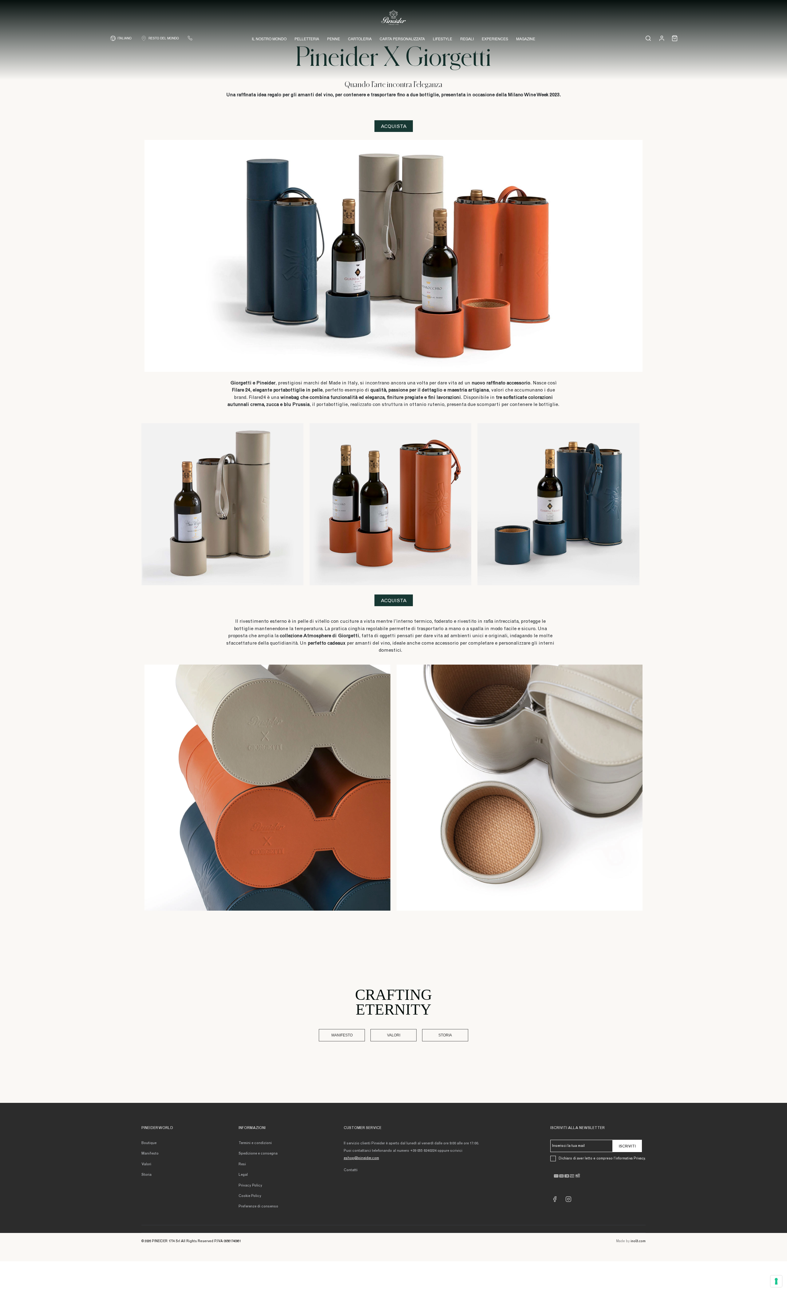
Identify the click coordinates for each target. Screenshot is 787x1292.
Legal (243, 1175)
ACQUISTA (394, 127)
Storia (445, 1035)
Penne (333, 38)
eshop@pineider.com (361, 1158)
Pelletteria (307, 38)
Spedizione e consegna (258, 1153)
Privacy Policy (250, 1185)
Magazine (525, 38)
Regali (467, 38)
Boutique (148, 1143)
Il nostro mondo (269, 38)
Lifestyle (442, 38)
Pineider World (157, 1128)
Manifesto (342, 1035)
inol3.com (638, 1241)
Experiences (495, 38)
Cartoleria (360, 38)
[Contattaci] (190, 38)
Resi (242, 1164)
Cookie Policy (250, 1196)
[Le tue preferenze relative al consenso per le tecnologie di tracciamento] (776, 1281)
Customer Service (363, 1128)
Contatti (351, 1170)
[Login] (662, 38)
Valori (393, 1035)
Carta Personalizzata (402, 38)
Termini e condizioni (255, 1143)
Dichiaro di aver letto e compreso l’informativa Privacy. (602, 1158)
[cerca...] (648, 38)
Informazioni (252, 1128)
